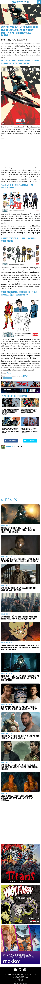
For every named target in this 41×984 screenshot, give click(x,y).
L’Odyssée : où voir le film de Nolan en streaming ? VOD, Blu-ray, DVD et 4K (19, 618)
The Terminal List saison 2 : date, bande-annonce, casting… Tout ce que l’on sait (20, 560)
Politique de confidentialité (20, 977)
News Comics (11, 39)
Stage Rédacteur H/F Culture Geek (20, 982)
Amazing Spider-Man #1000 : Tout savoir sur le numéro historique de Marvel (29, 411)
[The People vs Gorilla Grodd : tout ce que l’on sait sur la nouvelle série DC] (20, 693)
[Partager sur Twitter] (30, 441)
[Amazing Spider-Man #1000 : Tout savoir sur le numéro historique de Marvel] (30, 402)
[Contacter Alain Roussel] (21, 446)
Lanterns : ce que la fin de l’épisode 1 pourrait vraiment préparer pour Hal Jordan (19, 767)
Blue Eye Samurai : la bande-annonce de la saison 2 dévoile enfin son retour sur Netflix (20, 678)
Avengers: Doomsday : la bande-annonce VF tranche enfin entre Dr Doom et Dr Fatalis (18, 530)
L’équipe (20, 979)
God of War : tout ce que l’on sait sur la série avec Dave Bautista (20, 737)
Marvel (8, 373)
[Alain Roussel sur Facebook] (15, 446)
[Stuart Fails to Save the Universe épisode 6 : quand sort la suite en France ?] (20, 782)
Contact (20, 980)
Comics (3, 39)
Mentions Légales (20, 976)
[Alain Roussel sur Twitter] (18, 446)
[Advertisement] (20, 151)
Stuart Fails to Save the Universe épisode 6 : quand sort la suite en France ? (17, 798)
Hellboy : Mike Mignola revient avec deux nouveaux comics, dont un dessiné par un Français (11, 411)
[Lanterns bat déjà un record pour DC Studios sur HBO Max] (20, 574)
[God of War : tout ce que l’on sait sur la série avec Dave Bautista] (20, 722)
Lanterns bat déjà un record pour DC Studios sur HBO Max (18, 589)
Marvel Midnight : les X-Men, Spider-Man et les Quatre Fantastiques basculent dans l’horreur (29, 430)
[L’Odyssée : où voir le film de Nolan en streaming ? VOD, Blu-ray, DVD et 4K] (20, 603)
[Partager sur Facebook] (10, 441)
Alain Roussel (7, 41)
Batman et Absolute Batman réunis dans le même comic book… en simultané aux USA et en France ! (10, 430)
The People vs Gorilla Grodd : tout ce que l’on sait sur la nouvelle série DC (19, 708)
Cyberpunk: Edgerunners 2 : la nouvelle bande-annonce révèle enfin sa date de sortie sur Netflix (20, 648)
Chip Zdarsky (7, 378)
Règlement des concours (20, 983)
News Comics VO (22, 39)
